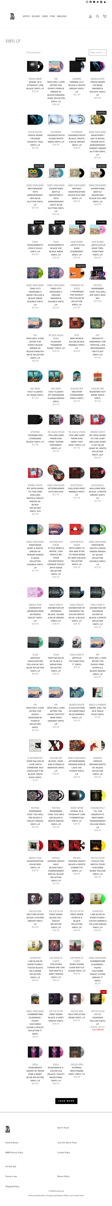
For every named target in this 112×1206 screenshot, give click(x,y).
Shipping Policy (12, 1186)
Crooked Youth (78, 1195)
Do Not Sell (10, 1166)
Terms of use (11, 1176)
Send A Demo (11, 1142)
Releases (36, 16)
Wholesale (62, 16)
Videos (45, 16)
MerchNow (42, 1195)
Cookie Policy (64, 1152)
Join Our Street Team (67, 1142)
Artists (26, 16)
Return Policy (64, 1176)
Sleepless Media (63, 1195)
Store (52, 16)
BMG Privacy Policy (14, 1152)
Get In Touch (63, 1128)
